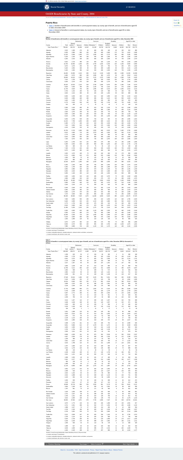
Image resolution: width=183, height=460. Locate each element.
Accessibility (70, 450)
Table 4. (51, 26)
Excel (175, 23)
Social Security (58, 6)
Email (175, 20)
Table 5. (51, 30)
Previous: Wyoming (54, 444)
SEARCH (131, 7)
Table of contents (96, 444)
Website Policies (118, 450)
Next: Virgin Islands (129, 444)
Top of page (83, 444)
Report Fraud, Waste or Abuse (104, 450)
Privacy (92, 450)
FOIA (76, 450)
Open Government (84, 450)
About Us (63, 450)
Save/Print (177, 25)
